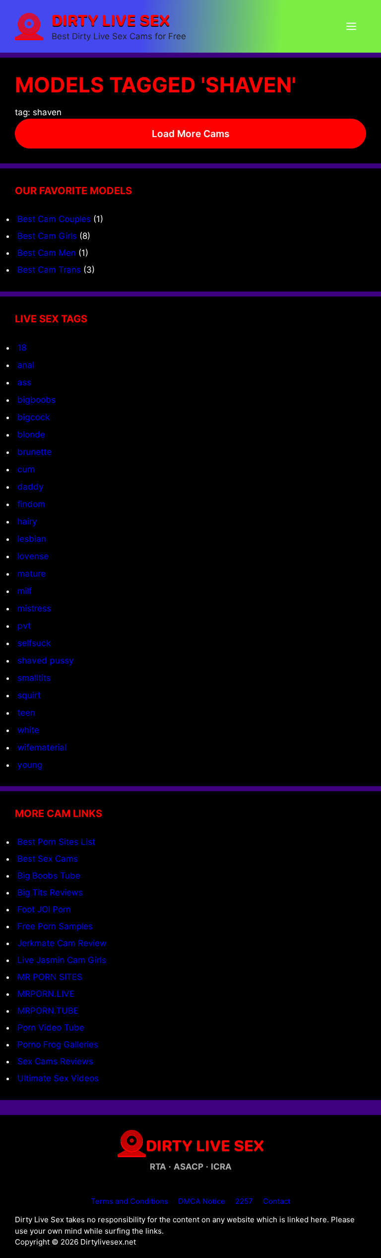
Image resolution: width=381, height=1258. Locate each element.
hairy (27, 521)
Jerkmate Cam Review (62, 943)
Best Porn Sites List (56, 842)
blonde (31, 434)
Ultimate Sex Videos (58, 1078)
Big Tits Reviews (50, 892)
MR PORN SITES (49, 977)
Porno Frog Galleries (57, 1044)
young (30, 764)
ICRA (221, 1167)
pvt (24, 625)
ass (24, 382)
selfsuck (34, 643)
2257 (244, 1201)
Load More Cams (190, 134)
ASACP (188, 1167)
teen (26, 712)
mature (31, 573)
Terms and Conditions (129, 1201)
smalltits (34, 677)
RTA (158, 1167)
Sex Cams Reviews (55, 1061)
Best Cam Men (46, 253)
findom (31, 504)
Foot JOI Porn (44, 909)
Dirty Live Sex (111, 20)
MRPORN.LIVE (45, 994)
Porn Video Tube (50, 1028)
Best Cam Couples (54, 219)
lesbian (31, 538)
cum (26, 469)
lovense (33, 556)
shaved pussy (45, 660)
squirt (29, 695)
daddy (30, 486)
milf (24, 591)
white (28, 730)
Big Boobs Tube (48, 876)
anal (25, 365)
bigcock (33, 417)
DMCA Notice (201, 1201)
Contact (276, 1201)
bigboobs (36, 399)
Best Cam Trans (49, 270)
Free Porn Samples (55, 926)
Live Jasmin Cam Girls (61, 960)
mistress (34, 608)
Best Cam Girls (47, 236)
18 (22, 347)
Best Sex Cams (47, 859)
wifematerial (41, 747)
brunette (34, 451)
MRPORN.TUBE (47, 1011)
